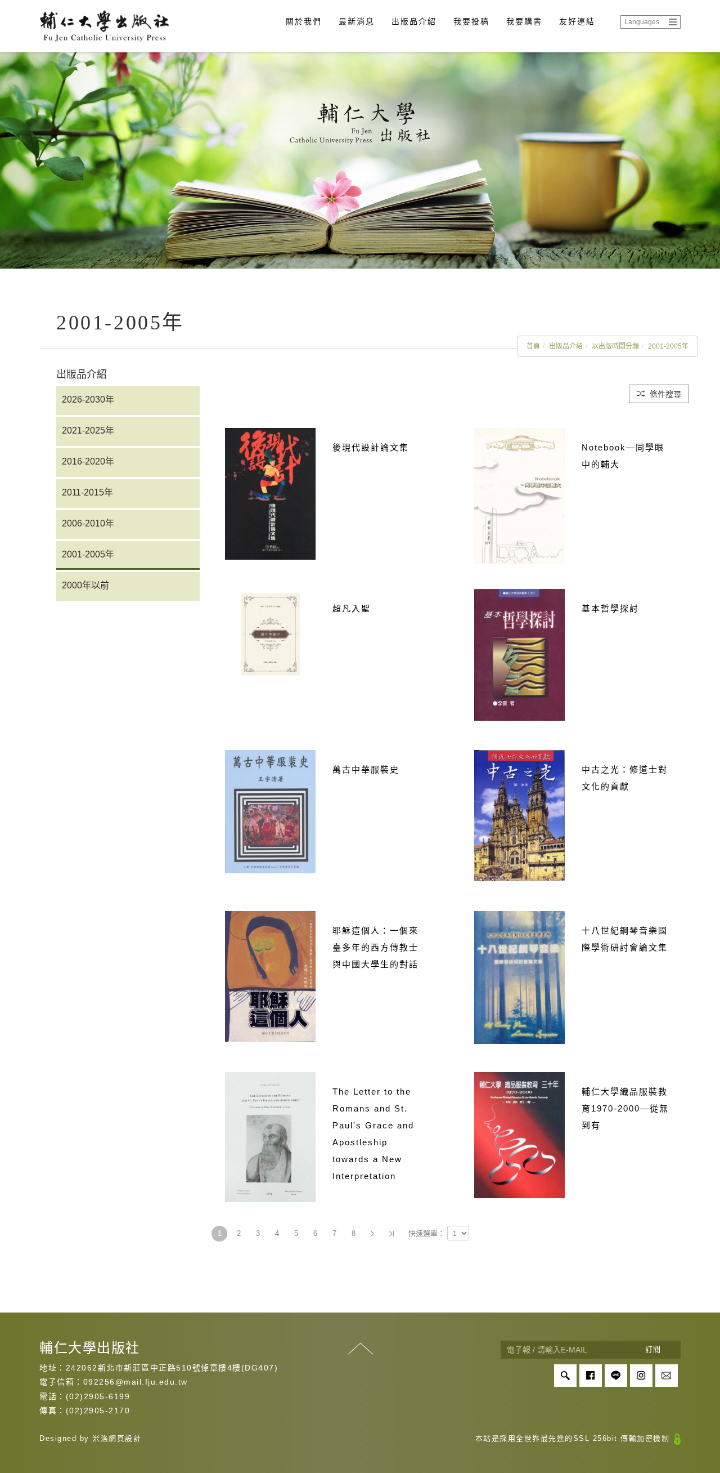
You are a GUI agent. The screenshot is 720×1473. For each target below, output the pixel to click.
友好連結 (577, 21)
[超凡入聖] (270, 634)
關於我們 (304, 21)
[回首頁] (104, 26)
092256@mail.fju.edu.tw (135, 1381)
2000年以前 (85, 585)
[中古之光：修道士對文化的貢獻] (519, 815)
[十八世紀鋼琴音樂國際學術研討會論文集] (519, 976)
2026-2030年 (88, 399)
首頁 (533, 346)
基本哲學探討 (610, 608)
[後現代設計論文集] (270, 493)
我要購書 (524, 21)
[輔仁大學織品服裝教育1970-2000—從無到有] (519, 1134)
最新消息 (357, 21)
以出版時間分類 (615, 346)
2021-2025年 (88, 430)
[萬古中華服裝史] (270, 810)
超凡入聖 (351, 608)
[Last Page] (391, 1234)
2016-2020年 (88, 461)
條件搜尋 (664, 394)
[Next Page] (372, 1234)
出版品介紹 (414, 21)
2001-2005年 (668, 346)
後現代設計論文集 (370, 447)
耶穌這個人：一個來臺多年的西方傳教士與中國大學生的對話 (375, 947)
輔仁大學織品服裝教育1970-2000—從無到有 (625, 1108)
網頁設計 (125, 1438)
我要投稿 (471, 21)
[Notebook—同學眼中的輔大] (519, 495)
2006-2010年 (88, 523)
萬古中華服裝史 (365, 769)
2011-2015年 (87, 492)
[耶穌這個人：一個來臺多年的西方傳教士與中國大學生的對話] (270, 975)
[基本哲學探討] (519, 654)
